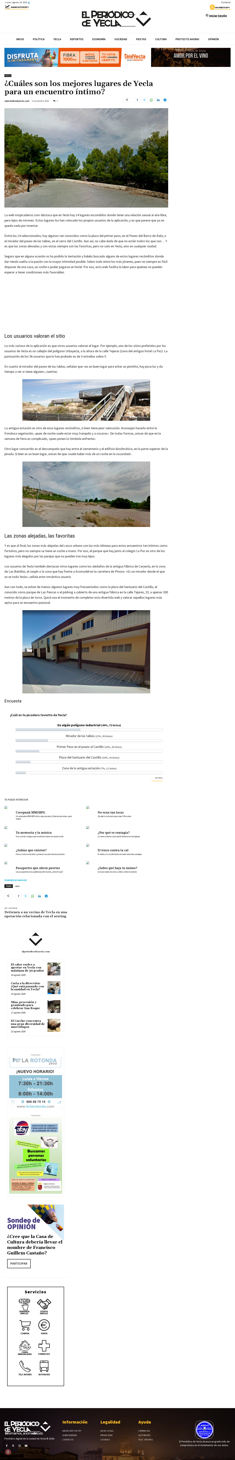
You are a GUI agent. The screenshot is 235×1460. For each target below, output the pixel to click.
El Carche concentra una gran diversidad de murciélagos (28, 1024)
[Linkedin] (158, 100)
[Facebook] (137, 100)
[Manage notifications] (8, 1452)
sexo (17, 886)
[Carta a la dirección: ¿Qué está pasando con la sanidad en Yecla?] (54, 987)
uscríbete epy (222, 7)
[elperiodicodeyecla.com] (35, 939)
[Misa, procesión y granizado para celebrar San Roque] (54, 1006)
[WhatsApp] (151, 100)
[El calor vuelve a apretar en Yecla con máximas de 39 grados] (54, 969)
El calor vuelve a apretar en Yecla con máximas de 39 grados (27, 967)
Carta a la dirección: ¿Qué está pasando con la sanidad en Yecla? (27, 986)
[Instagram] (19, 1445)
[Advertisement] (86, 305)
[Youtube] (26, 1445)
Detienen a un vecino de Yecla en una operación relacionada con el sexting (35, 914)
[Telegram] (165, 100)
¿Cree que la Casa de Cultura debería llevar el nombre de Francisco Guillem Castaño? (34, 1245)
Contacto (226, 2)
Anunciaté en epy (20, 7)
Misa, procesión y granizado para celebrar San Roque (25, 1005)
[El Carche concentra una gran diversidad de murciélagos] (54, 1025)
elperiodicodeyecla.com (16, 100)
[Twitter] (144, 100)
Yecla (8, 75)
